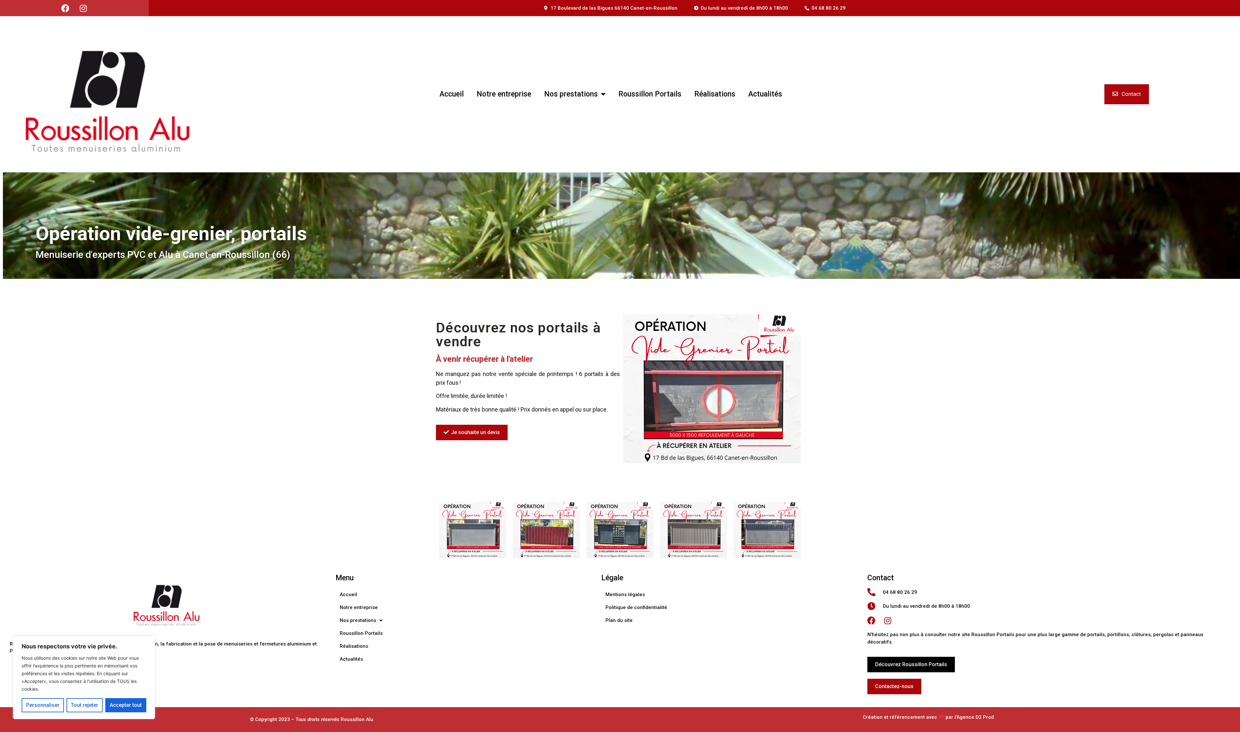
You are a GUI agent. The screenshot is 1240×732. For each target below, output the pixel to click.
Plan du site (619, 620)
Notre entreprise (504, 94)
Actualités (765, 94)
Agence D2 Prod (975, 717)
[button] (1126, 94)
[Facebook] (65, 8)
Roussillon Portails (649, 94)
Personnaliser (42, 705)
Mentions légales (625, 594)
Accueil (451, 94)
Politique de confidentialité (636, 607)
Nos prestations (571, 94)
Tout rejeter (84, 705)
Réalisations (714, 94)
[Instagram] (83, 8)
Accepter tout (126, 705)
